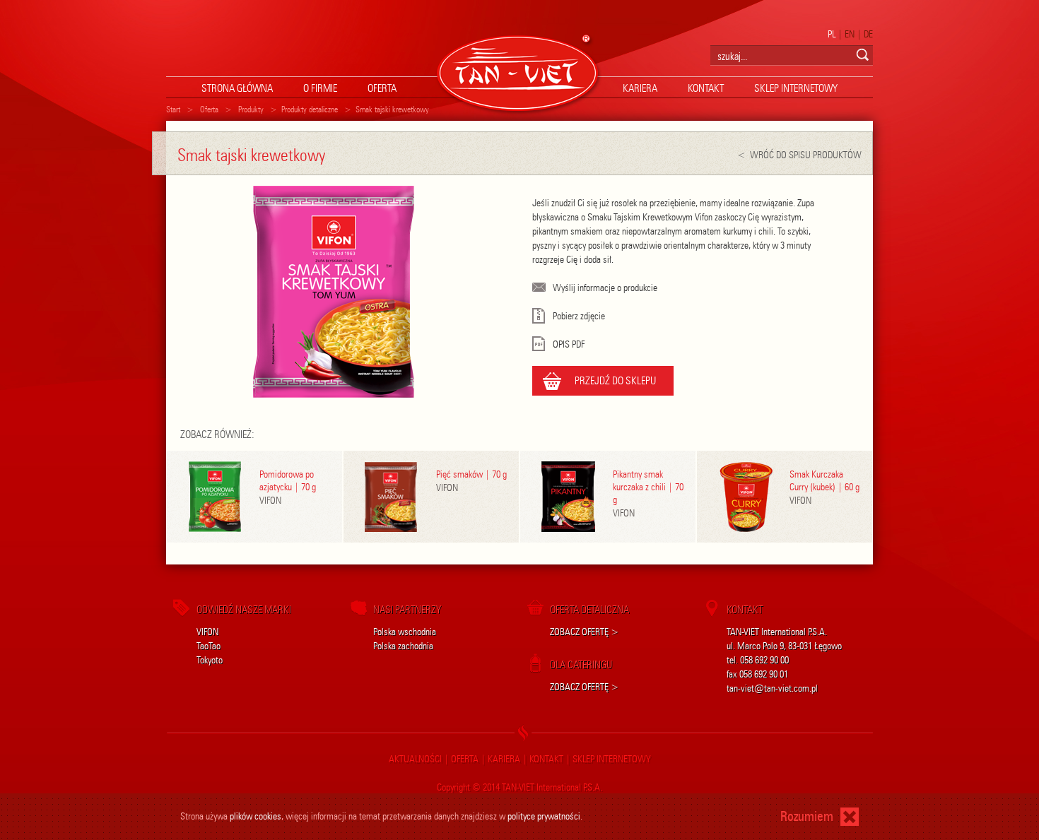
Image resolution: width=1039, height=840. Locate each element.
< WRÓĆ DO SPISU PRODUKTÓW (799, 155)
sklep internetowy (796, 88)
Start (173, 109)
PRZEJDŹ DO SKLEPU (615, 380)
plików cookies (255, 816)
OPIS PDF (569, 344)
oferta (382, 88)
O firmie (320, 88)
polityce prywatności (543, 816)
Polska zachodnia (403, 646)
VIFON (207, 632)
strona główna (237, 88)
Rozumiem (806, 816)
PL (831, 34)
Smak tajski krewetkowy (392, 109)
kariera (640, 88)
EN (850, 34)
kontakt (706, 88)
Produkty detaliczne (309, 109)
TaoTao (208, 646)
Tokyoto (209, 660)
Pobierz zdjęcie (579, 316)
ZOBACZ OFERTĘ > (584, 632)
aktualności (415, 759)
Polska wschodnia (404, 632)
